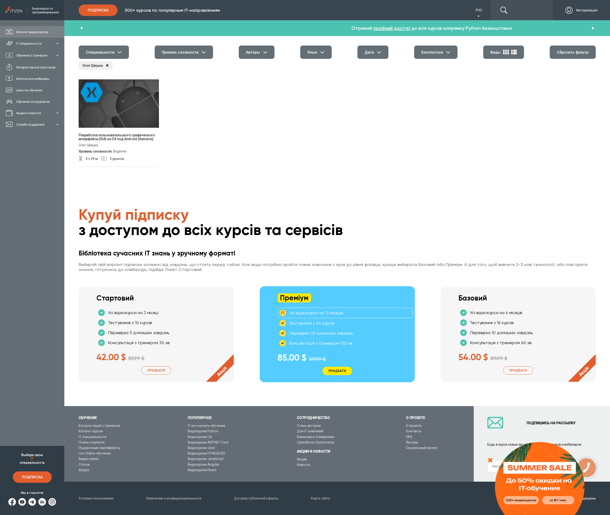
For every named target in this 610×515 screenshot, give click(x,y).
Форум (84, 470)
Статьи (84, 464)
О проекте (414, 426)
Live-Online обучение (95, 453)
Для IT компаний (310, 431)
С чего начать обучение (206, 426)
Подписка (32, 477)
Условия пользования (96, 498)
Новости (303, 465)
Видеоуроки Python (203, 431)
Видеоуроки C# (200, 437)
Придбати (156, 370)
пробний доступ (297, 28)
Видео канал (89, 459)
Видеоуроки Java (201, 448)
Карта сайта (320, 498)
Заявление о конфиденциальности (173, 498)
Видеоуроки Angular (203, 464)
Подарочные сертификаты (99, 448)
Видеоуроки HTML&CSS (206, 453)
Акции (302, 459)
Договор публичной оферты (256, 498)
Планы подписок (92, 442)
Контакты (413, 431)
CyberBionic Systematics (315, 442)
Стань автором (309, 426)
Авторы (412, 442)
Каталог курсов (91, 431)
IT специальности (93, 437)
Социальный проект (422, 448)
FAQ (409, 437)
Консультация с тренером (99, 426)
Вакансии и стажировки (315, 437)
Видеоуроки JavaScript (206, 459)
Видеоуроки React (202, 470)
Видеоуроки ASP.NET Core (208, 442)
